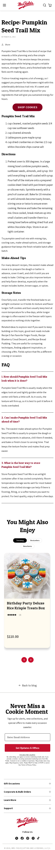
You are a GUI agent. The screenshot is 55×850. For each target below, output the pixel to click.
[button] (4, 5)
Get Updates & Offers (27, 747)
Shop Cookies (27, 107)
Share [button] (7, 44)
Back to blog (29, 685)
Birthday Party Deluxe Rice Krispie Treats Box (26, 605)
